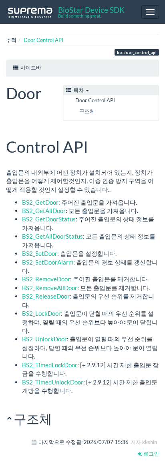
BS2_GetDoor (40, 202)
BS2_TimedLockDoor (49, 364)
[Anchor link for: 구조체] (58, 418)
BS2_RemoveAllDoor (49, 287)
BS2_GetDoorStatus (49, 219)
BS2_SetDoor (39, 253)
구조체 (87, 111)
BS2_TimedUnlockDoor (52, 382)
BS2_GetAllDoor (44, 210)
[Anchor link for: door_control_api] (96, 145)
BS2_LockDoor (41, 313)
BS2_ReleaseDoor (46, 296)
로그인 (150, 453)
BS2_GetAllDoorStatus (52, 236)
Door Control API (43, 40)
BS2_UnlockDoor (44, 339)
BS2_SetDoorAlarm (47, 262)
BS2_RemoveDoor (46, 279)
